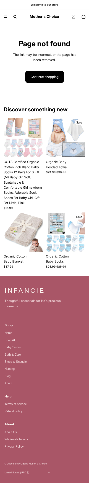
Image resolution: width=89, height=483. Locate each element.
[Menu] (5, 16)
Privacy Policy (14, 446)
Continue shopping (45, 77)
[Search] (15, 17)
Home (8, 333)
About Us (11, 432)
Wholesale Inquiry (16, 439)
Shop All (10, 340)
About (8, 383)
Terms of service (16, 404)
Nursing (10, 368)
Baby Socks (13, 347)
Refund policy (14, 411)
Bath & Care (13, 354)
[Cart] (84, 17)
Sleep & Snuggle (16, 361)
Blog (7, 376)
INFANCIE (25, 290)
